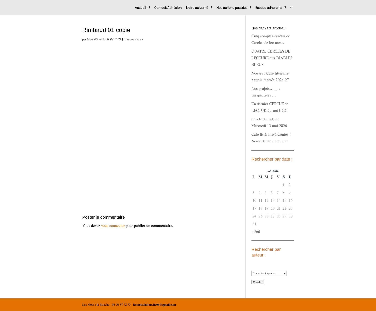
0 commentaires (133, 39)
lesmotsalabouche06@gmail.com (154, 304)
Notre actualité (197, 8)
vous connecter (113, 225)
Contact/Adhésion (168, 8)
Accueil (140, 8)
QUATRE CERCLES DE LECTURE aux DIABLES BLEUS (272, 57)
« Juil (255, 231)
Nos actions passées (231, 8)
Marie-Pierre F (96, 39)
